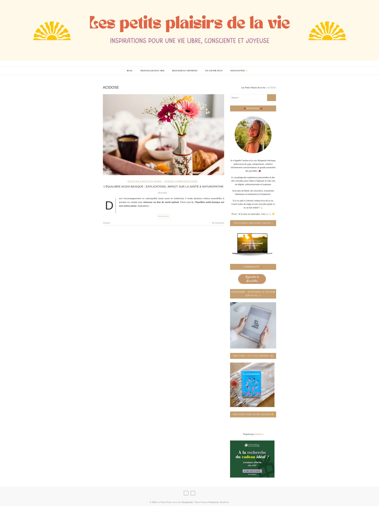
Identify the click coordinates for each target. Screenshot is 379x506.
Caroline (106, 223)
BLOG (130, 71)
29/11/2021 (162, 193)
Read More (163, 216)
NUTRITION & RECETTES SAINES (144, 181)
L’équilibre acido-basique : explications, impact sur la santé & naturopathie (164, 186)
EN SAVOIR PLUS (214, 71)
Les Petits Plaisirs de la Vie (124, 69)
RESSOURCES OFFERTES (185, 71)
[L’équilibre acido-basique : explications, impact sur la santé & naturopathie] (163, 134)
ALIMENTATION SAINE (186, 181)
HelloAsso (258, 434)
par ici (268, 214)
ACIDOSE (169, 181)
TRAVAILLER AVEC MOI (152, 71)
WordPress (224, 502)
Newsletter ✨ (239, 71)
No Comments (218, 223)
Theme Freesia (200, 502)
